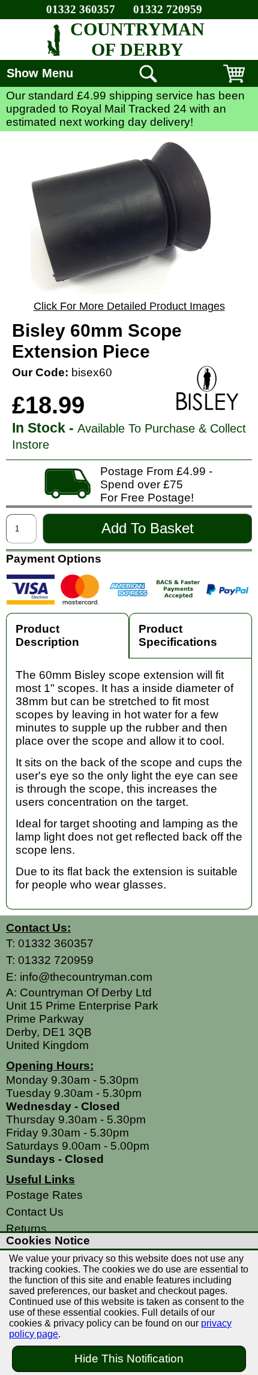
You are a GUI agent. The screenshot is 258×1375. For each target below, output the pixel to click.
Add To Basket (147, 528)
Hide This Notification (129, 1358)
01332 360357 (80, 9)
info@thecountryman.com (86, 977)
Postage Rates (44, 1195)
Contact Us (35, 1211)
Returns (26, 1228)
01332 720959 (167, 9)
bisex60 (91, 372)
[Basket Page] (234, 82)
